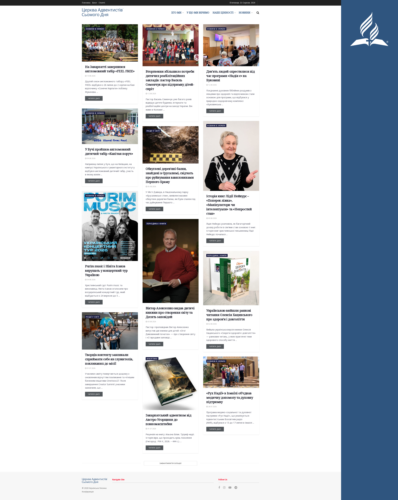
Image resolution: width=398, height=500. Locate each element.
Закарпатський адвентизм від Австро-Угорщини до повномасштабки (168, 419)
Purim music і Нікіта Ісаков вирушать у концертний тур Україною (106, 270)
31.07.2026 (90, 368)
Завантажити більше (171, 463)
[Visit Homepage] (102, 12)
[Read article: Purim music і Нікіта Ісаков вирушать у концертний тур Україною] (110, 226)
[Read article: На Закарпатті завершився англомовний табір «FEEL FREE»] (110, 43)
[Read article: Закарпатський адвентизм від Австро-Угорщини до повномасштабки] (171, 382)
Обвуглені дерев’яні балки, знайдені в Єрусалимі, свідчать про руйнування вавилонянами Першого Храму (170, 175)
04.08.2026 (90, 279)
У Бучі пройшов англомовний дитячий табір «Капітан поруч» (109, 151)
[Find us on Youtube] (230, 487)
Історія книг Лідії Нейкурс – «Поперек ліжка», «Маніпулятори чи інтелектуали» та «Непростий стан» (229, 205)
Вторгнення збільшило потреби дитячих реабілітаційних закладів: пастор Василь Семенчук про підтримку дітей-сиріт (170, 80)
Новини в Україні (95, 29)
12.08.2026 (151, 93)
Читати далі (95, 97)
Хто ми (176, 12)
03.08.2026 (151, 321)
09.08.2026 (90, 158)
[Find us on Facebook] (219, 487)
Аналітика (152, 358)
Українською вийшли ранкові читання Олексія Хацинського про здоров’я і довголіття (229, 314)
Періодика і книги (156, 223)
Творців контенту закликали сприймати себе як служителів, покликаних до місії (109, 359)
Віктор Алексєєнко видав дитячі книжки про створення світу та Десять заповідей (170, 312)
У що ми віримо (198, 12)
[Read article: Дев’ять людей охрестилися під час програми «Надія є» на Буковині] (231, 45)
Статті (102, 2)
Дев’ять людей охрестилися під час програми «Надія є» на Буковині (230, 75)
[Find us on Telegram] (235, 487)
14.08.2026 (90, 76)
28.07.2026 (212, 406)
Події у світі (153, 131)
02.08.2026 (212, 324)
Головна (86, 2)
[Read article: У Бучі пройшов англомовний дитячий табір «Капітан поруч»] (110, 126)
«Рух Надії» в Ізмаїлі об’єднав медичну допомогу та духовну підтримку (229, 397)
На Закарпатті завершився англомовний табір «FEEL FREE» (109, 69)
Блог (94, 2)
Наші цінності (223, 12)
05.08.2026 (151, 186)
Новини (244, 12)
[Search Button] (258, 12)
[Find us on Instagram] (224, 487)
